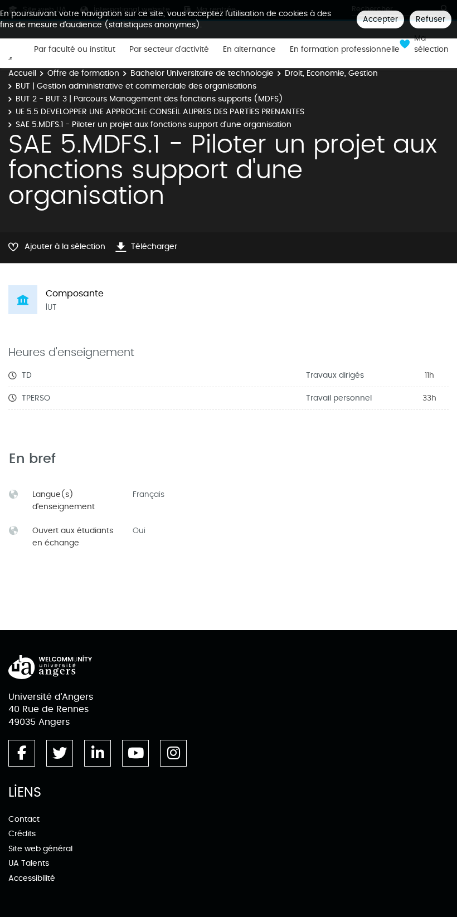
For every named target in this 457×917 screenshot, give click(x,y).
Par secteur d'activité (169, 49)
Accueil (22, 73)
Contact (24, 819)
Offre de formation (83, 73)
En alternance (249, 49)
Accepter (380, 19)
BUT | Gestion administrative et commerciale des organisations (136, 86)
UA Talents (28, 863)
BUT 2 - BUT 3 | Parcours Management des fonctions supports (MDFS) (149, 99)
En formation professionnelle (345, 49)
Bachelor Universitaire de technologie (202, 73)
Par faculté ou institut (74, 49)
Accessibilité (31, 878)
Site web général (40, 849)
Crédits (22, 834)
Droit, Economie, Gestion (331, 73)
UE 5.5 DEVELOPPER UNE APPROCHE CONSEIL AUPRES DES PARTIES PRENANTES (160, 112)
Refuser (430, 19)
